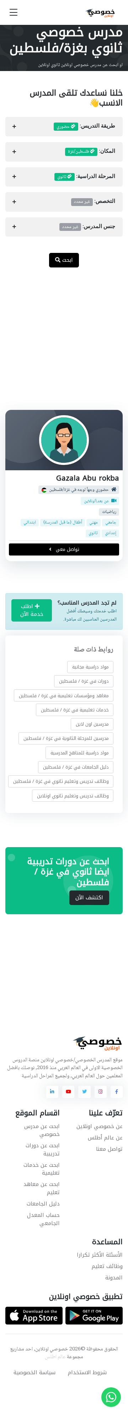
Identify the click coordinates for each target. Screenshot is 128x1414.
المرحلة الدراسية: (86, 177)
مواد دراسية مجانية (90, 666)
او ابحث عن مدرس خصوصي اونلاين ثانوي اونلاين (80, 65)
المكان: (91, 152)
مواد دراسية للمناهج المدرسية (79, 752)
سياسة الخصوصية (34, 1372)
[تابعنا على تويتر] (84, 1092)
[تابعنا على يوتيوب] (68, 1092)
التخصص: (94, 202)
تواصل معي (66, 549)
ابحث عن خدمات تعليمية (41, 1169)
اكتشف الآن (89, 898)
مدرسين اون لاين (92, 724)
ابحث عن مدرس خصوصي (42, 1130)
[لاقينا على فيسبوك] (117, 1092)
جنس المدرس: (88, 227)
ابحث (66, 260)
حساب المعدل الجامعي (43, 1219)
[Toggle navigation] (13, 13)
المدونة (114, 1278)
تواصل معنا (109, 1149)
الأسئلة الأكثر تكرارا (100, 1255)
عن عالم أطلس (105, 1138)
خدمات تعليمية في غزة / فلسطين (75, 709)
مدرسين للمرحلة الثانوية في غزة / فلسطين (66, 738)
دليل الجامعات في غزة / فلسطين (76, 767)
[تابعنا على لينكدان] (52, 1092)
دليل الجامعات (43, 1204)
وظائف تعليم (107, 1266)
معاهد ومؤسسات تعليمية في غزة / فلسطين (64, 695)
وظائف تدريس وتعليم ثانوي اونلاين (73, 795)
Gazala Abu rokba (87, 478)
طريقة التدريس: (86, 127)
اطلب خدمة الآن (31, 610)
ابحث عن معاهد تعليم (41, 1188)
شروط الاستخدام (87, 1372)
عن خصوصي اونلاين (99, 1126)
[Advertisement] (64, 342)
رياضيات (109, 512)
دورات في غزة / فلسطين (84, 681)
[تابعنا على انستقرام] (101, 1092)
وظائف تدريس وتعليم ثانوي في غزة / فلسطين (61, 781)
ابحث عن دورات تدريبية (43, 1150)
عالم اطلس (55, 1357)
